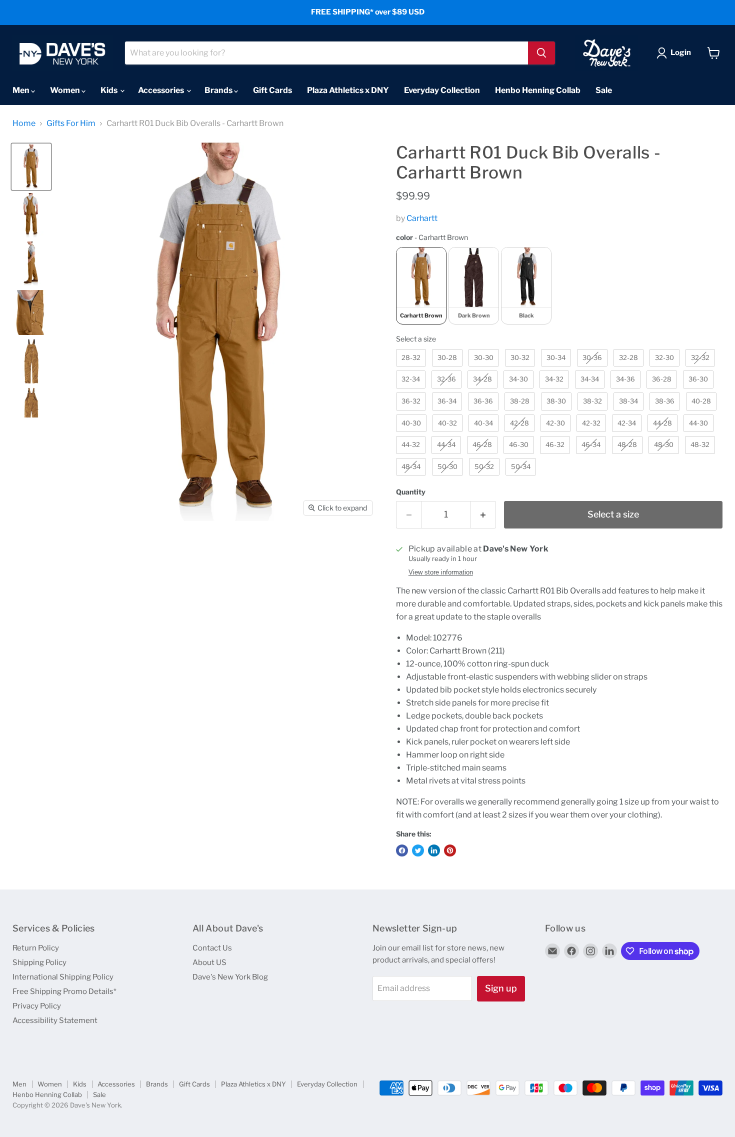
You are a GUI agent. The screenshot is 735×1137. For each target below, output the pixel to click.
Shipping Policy (39, 962)
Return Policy (35, 948)
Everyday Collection (442, 90)
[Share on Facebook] (402, 850)
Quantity (411, 492)
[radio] (421, 285)
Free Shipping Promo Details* (64, 991)
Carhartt (422, 218)
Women (66, 90)
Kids (109, 90)
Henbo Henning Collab (537, 90)
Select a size (416, 338)
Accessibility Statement (55, 1020)
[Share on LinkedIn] (434, 850)
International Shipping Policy (63, 977)
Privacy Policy (36, 1006)
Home (24, 123)
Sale (604, 90)
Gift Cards (272, 90)
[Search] (541, 53)
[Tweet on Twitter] (418, 850)
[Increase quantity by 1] (483, 514)
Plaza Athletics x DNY (348, 90)
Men (21, 90)
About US (209, 962)
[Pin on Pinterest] (450, 850)
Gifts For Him (71, 123)
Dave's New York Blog (230, 977)
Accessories (162, 90)
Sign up (501, 988)
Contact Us (212, 948)
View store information (440, 572)
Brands (219, 90)
